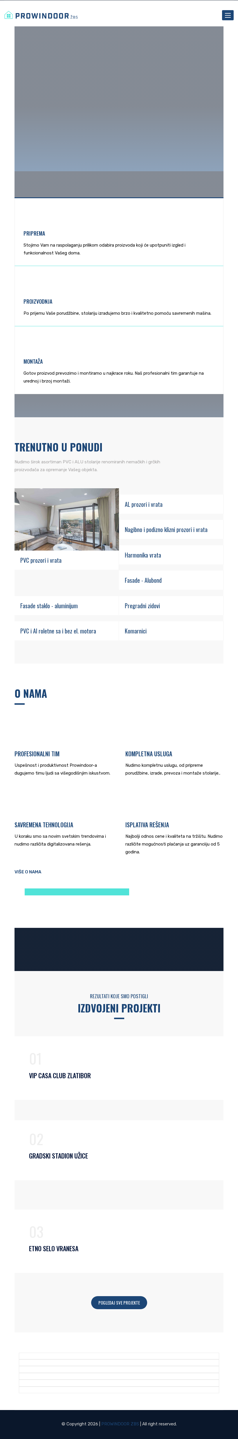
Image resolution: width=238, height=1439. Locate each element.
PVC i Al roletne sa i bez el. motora (58, 630)
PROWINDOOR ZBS (120, 1424)
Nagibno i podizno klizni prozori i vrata (166, 529)
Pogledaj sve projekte (119, 1302)
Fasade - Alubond (143, 580)
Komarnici (136, 630)
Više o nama (28, 872)
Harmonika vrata (143, 555)
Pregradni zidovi (142, 605)
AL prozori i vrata (144, 504)
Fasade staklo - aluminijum (49, 605)
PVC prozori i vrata (41, 560)
